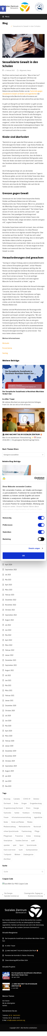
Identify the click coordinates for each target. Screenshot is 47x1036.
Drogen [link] (24, 803)
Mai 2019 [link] (8, 786)
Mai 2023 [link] (8, 580)
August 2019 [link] (9, 771)
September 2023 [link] (11, 570)
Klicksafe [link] (5, 343)
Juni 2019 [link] (8, 781)
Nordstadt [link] (37, 827)
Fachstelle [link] (7, 813)
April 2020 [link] (8, 731)
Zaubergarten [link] (28, 854)
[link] (3, 9)
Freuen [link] (6, 817)
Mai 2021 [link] (8, 685)
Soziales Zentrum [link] (22, 840)
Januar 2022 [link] (9, 655)
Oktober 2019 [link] (10, 761)
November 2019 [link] (10, 756)
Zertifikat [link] (7, 859)
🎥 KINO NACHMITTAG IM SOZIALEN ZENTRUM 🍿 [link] (22, 434)
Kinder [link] (6, 822)
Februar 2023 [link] (9, 595)
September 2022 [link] (11, 615)
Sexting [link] (5, 353)
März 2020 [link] (8, 736)
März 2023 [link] (8, 590)
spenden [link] (7, 845)
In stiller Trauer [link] (8, 399)
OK (23, 555)
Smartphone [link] (8, 840)
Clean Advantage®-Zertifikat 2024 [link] (16, 960)
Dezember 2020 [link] (10, 705)
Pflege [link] (37, 831)
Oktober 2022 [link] (10, 610)
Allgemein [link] (23, 70)
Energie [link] (36, 808)
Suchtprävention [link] (32, 850)
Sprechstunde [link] (32, 845)
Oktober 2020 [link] (10, 710)
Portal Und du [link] (7, 348)
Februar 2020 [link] (9, 741)
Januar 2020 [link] (9, 746)
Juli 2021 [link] (8, 675)
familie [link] (16, 813)
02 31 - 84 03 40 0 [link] (14, 1015)
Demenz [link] (36, 799)
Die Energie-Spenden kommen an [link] (10, 894)
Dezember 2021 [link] (10, 660)
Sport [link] (22, 845)
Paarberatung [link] (26, 831)
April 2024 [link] (8, 565)
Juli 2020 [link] (8, 716)
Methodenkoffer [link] (24, 827)
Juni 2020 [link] (8, 721)
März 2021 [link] (8, 690)
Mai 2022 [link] (8, 635)
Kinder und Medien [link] (17, 822)
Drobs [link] (16, 803)
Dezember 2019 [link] (10, 751)
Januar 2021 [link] (9, 700)
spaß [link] (33, 840)
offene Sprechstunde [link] (11, 831)
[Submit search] (42, 872)
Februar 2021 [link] (9, 695)
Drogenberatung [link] (36, 803)
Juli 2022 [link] (8, 625)
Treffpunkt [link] (7, 854)
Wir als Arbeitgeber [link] (8, 1003)
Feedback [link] (26, 813)
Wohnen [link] (17, 854)
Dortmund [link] (7, 803)
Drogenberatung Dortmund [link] (13, 808)
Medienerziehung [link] (10, 827)
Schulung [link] (37, 836)
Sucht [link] (21, 850)
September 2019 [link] (11, 766)
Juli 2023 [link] (8, 575)
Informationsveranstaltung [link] (21, 817)
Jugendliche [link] (38, 817)
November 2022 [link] (10, 605)
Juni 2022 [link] (8, 630)
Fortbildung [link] (37, 813)
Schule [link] (28, 836)
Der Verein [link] (5, 1001)
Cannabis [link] (16, 799)
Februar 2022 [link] (9, 650)
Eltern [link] (28, 808)
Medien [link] (29, 822)
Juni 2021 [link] (8, 680)
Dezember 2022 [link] (10, 600)
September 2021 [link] (11, 665)
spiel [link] (14, 845)
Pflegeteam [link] (8, 836)
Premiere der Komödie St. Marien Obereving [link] (19, 955)
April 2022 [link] (8, 640)
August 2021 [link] (9, 670)
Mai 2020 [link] (8, 726)
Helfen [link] (4, 1005)
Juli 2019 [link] (8, 776)
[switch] (41, 525)
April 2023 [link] (8, 585)
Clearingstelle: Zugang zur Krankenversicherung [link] (32, 894)
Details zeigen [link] (34, 548)
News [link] (29, 70)
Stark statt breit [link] (10, 850)
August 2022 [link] (9, 620)
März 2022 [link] (8, 645)
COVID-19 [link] (26, 799)
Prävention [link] (19, 836)
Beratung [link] (7, 799)
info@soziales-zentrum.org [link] (16, 1020)
